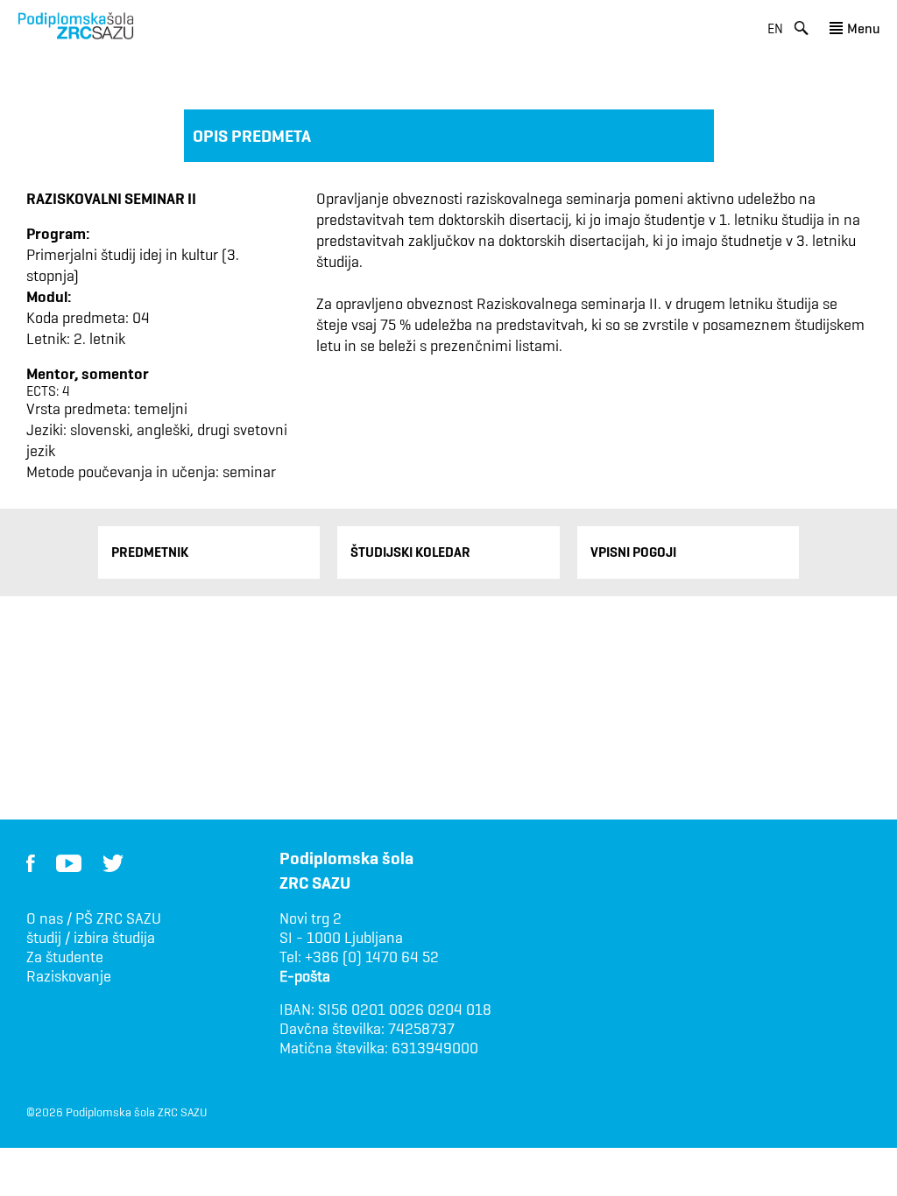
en (775, 28)
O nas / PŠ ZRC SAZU (93, 918)
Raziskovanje (68, 976)
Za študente (64, 957)
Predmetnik (149, 552)
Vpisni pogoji (633, 552)
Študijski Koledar (410, 552)
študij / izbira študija (90, 937)
